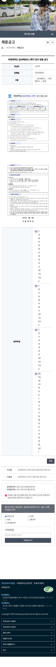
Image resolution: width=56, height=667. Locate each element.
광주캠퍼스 (41, 79)
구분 (16, 80)
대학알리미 (5, 587)
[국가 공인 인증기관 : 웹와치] (48, 589)
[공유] (53, 42)
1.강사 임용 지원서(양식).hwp (39, 305)
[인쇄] (48, 42)
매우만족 (10, 516)
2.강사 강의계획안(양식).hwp (39, 349)
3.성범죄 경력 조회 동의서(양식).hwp (39, 256)
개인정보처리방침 (8, 583)
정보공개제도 (39, 583)
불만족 (32, 520)
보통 (8, 520)
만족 (32, 516)
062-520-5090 (22, 487)
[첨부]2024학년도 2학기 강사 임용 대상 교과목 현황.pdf (39, 413)
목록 (50, 461)
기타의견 (9, 530)
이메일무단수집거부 (24, 583)
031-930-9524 (22, 490)
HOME (2, 48)
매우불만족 (11, 523)
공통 (44, 81)
